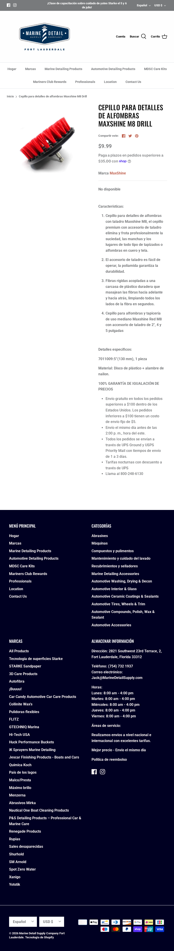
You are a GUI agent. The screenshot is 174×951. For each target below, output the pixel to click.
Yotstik (14, 884)
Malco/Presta (20, 780)
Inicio (10, 96)
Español (142, 5)
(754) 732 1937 (120, 666)
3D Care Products (23, 674)
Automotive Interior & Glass (114, 589)
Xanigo (14, 877)
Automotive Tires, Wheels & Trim (118, 604)
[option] (47, 143)
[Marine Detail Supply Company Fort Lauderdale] (44, 36)
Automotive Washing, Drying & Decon (122, 581)
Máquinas (100, 543)
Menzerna (17, 795)
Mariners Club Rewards (49, 82)
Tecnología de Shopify (39, 937)
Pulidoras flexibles (24, 712)
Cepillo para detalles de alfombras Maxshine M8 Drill (53, 96)
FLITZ (14, 719)
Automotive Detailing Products (113, 69)
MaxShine (118, 173)
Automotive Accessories (111, 625)
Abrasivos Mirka (22, 803)
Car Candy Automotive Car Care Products (42, 697)
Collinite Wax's (20, 704)
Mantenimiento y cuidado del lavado (121, 558)
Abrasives (100, 536)
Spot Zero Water (22, 869)
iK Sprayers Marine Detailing (32, 750)
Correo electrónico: (107, 672)
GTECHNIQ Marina (24, 727)
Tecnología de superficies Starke (36, 659)
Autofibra (16, 681)
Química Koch (20, 765)
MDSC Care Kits (155, 69)
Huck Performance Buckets (31, 742)
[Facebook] (8, 5)
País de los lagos (22, 772)
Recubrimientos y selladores (115, 566)
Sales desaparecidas (26, 846)
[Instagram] (15, 5)
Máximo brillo (20, 788)
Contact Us (133, 82)
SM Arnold (17, 862)
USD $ (158, 5)
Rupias (14, 839)
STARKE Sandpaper (25, 666)
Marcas (30, 69)
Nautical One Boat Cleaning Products (39, 810)
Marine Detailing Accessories (115, 574)
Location (110, 82)
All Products (19, 651)
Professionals (85, 82)
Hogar (11, 69)
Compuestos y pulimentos (113, 551)
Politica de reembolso (109, 759)
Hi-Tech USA (19, 735)
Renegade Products (25, 831)
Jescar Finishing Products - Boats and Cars (44, 757)
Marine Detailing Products (63, 69)
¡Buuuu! (15, 689)
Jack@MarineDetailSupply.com (117, 678)
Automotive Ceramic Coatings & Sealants (125, 596)
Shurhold (16, 854)
